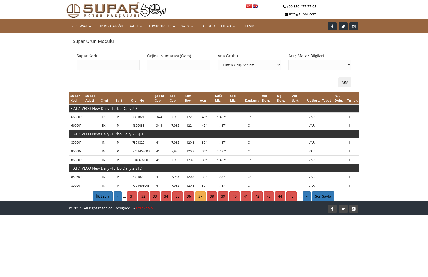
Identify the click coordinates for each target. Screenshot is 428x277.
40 (235, 196)
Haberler (207, 26)
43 (269, 196)
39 (223, 196)
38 (212, 196)
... (124, 196)
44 (280, 196)
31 (132, 196)
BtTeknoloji (145, 208)
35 (178, 196)
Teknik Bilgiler (160, 26)
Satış (185, 26)
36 (189, 196)
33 (155, 196)
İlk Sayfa (102, 196)
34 (166, 196)
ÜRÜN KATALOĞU (111, 26)
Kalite (134, 26)
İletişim (248, 26)
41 (246, 196)
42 (257, 196)
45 (292, 196)
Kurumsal (79, 26)
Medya (226, 26)
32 (143, 196)
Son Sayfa (323, 196)
